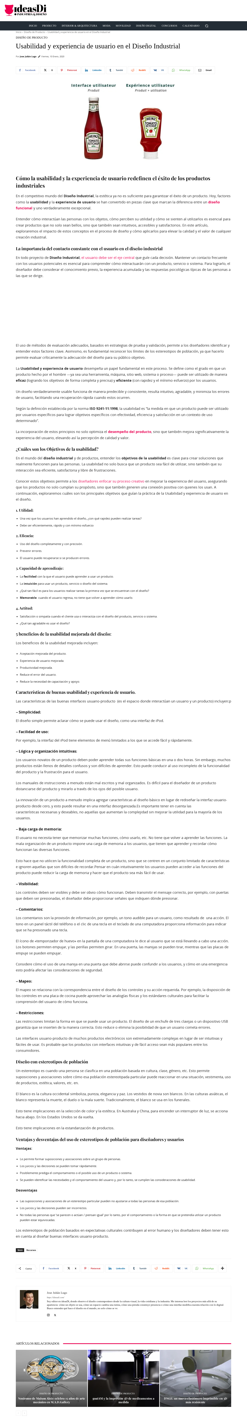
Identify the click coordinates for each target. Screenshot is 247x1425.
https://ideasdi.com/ (55, 1297)
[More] (222, 1268)
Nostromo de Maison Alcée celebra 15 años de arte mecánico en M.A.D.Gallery (51, 1400)
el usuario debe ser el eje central (107, 257)
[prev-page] (18, 1413)
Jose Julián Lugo (28, 56)
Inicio (18, 32)
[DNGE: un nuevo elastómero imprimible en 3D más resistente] (195, 1378)
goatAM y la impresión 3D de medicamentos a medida (123, 1400)
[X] (55, 1314)
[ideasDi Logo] (41, 11)
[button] (206, 25)
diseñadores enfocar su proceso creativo (111, 481)
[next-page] (24, 1413)
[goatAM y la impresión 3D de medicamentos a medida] (123, 1378)
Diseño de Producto (34, 32)
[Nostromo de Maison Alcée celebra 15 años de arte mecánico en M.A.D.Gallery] (51, 1378)
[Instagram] (48, 1314)
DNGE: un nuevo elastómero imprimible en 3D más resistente (195, 1400)
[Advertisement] (172, 10)
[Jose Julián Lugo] (31, 1304)
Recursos (31, 1250)
